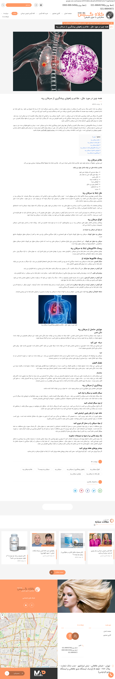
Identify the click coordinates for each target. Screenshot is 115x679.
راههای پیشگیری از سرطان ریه (76, 469)
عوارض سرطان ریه (75, 474)
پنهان (94, 137)
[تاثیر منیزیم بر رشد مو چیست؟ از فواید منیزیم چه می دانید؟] (14, 542)
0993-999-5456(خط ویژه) (74, 5)
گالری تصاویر (107, 635)
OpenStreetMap (45, 667)
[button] (29, 640)
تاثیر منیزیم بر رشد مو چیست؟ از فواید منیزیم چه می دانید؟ (16, 557)
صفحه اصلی (105, 23)
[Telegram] (41, 5)
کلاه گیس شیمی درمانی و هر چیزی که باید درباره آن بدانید (101, 552)
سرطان (71, 196)
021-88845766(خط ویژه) (102, 5)
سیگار (100, 431)
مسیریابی (16, 673)
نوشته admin (96, 104)
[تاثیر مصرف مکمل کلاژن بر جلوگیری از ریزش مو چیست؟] (72, 540)
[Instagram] (36, 5)
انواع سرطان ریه (95, 469)
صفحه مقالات (59, 572)
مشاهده (94, 543)
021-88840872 (107, 8)
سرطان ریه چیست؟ (43, 469)
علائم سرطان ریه (27, 469)
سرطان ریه (58, 469)
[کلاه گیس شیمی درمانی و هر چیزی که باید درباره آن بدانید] (100, 540)
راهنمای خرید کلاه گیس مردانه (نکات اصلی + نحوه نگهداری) (43, 552)
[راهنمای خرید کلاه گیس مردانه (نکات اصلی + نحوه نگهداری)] (43, 540)
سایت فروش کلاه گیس (48, 130)
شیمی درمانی (97, 130)
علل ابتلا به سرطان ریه (93, 474)
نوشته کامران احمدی (105, 556)
